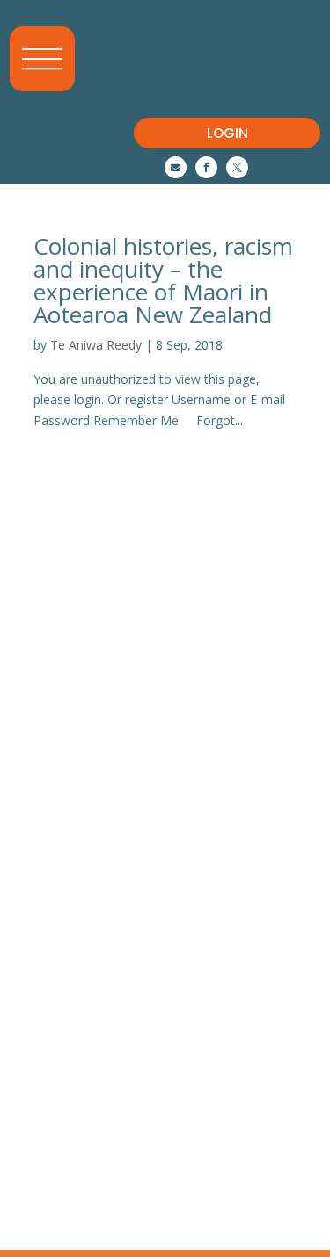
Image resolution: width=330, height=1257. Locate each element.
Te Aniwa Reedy (96, 344)
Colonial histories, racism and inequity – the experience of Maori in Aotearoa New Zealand (163, 280)
